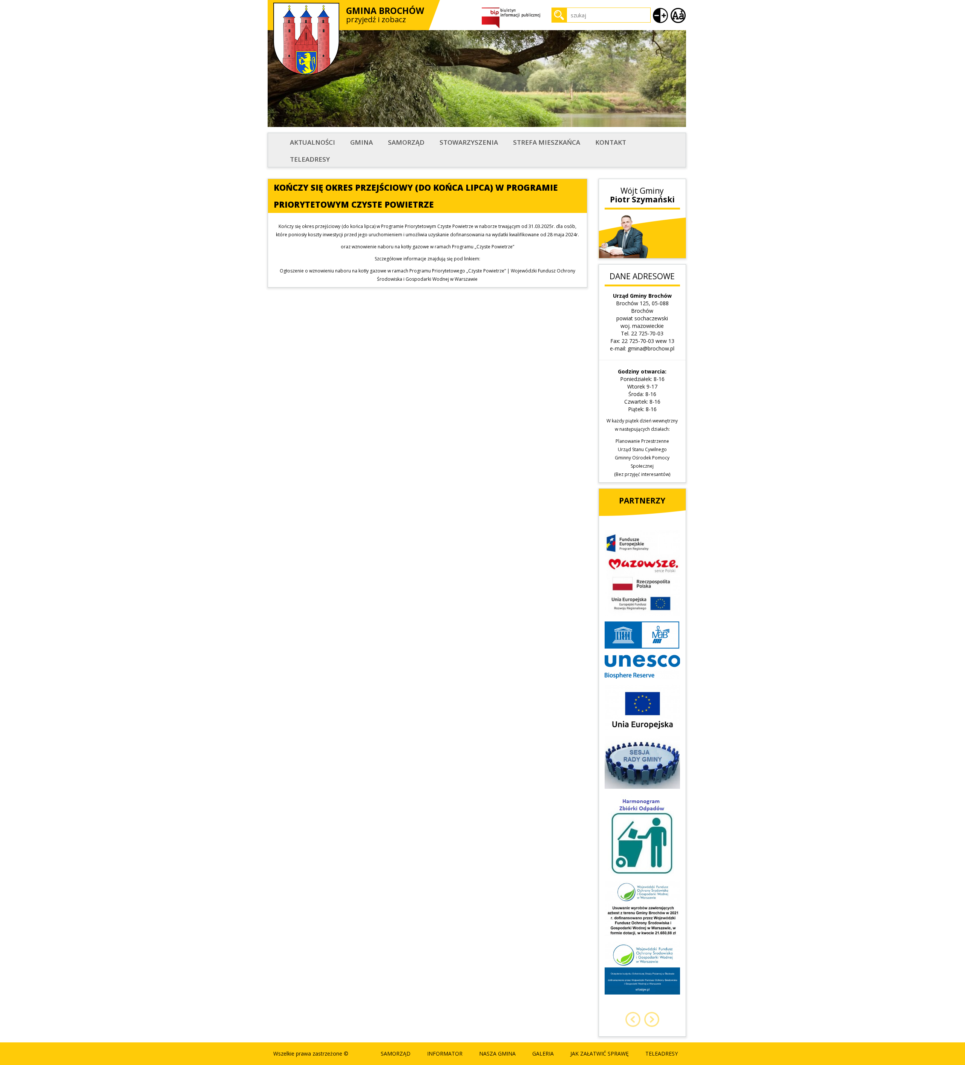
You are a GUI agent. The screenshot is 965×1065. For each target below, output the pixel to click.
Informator (445, 1053)
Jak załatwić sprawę (599, 1053)
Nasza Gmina (497, 1053)
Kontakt (610, 142)
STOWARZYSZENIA (469, 142)
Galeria (543, 1053)
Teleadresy (310, 159)
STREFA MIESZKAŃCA (546, 142)
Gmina (361, 142)
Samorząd (406, 142)
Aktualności (312, 142)
